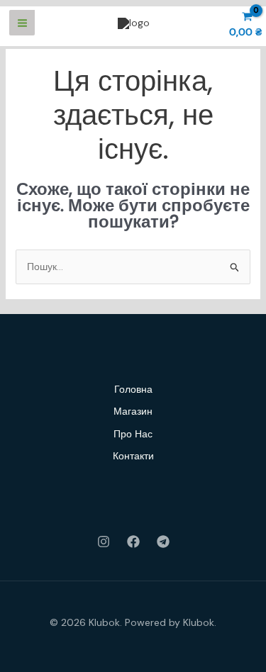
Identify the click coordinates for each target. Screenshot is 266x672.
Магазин (133, 411)
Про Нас (133, 433)
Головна (133, 389)
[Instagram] (103, 541)
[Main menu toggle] (22, 22)
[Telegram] (163, 541)
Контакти (133, 455)
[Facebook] (133, 541)
